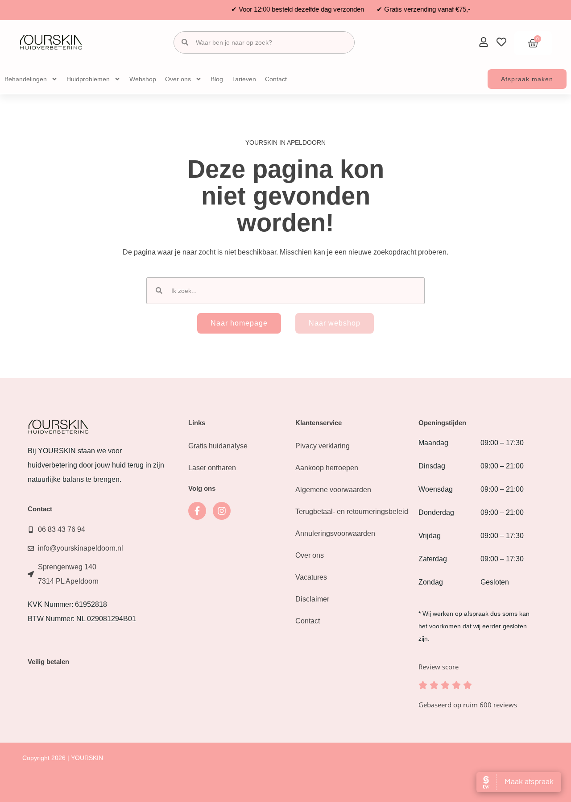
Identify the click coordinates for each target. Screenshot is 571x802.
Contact (276, 79)
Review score (438, 666)
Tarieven (244, 79)
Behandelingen (25, 79)
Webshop (142, 79)
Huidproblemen (88, 79)
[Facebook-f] (197, 511)
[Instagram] (222, 511)
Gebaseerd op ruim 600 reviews (467, 704)
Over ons (178, 79)
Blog (217, 79)
